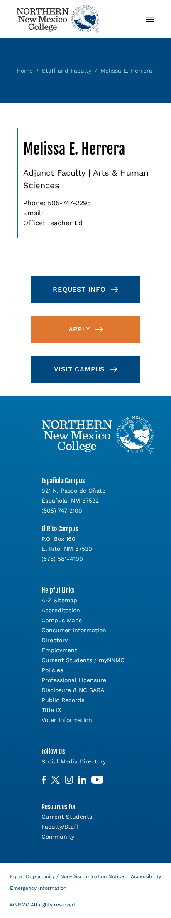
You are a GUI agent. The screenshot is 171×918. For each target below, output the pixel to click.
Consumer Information (74, 630)
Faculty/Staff (60, 826)
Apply (79, 329)
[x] (55, 780)
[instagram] (69, 780)
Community (58, 836)
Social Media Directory (74, 761)
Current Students (67, 816)
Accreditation (61, 610)
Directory (55, 640)
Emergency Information (38, 888)
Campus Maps (62, 620)
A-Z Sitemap (59, 600)
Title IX (51, 710)
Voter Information (67, 720)
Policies (52, 670)
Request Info (79, 289)
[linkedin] (82, 780)
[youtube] (97, 780)
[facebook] (44, 780)
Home (25, 70)
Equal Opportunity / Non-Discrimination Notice (67, 876)
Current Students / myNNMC (83, 660)
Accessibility (146, 876)
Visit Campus (79, 369)
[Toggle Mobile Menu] (150, 19)
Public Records (63, 700)
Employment (59, 650)
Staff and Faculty (66, 70)
